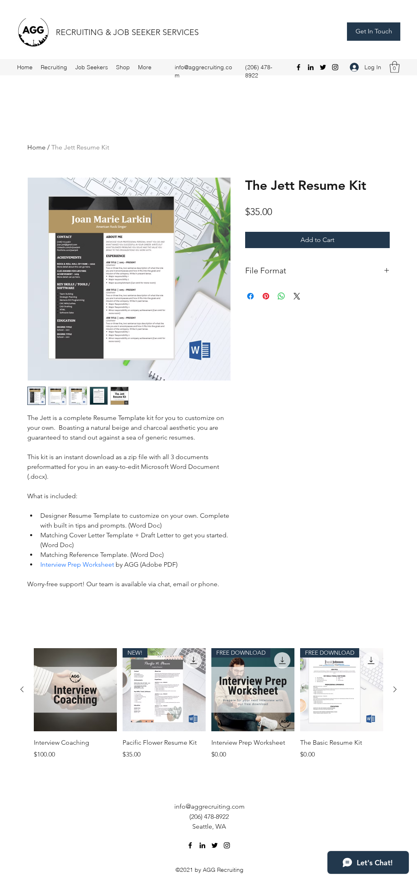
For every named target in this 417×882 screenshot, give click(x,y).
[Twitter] (323, 67)
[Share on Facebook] (250, 296)
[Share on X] (297, 296)
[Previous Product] (22, 689)
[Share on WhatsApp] (281, 296)
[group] (208, 709)
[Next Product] (395, 689)
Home (36, 147)
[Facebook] (298, 67)
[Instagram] (335, 67)
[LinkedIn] (311, 67)
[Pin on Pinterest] (266, 296)
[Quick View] (75, 689)
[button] (394, 67)
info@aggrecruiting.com (209, 806)
